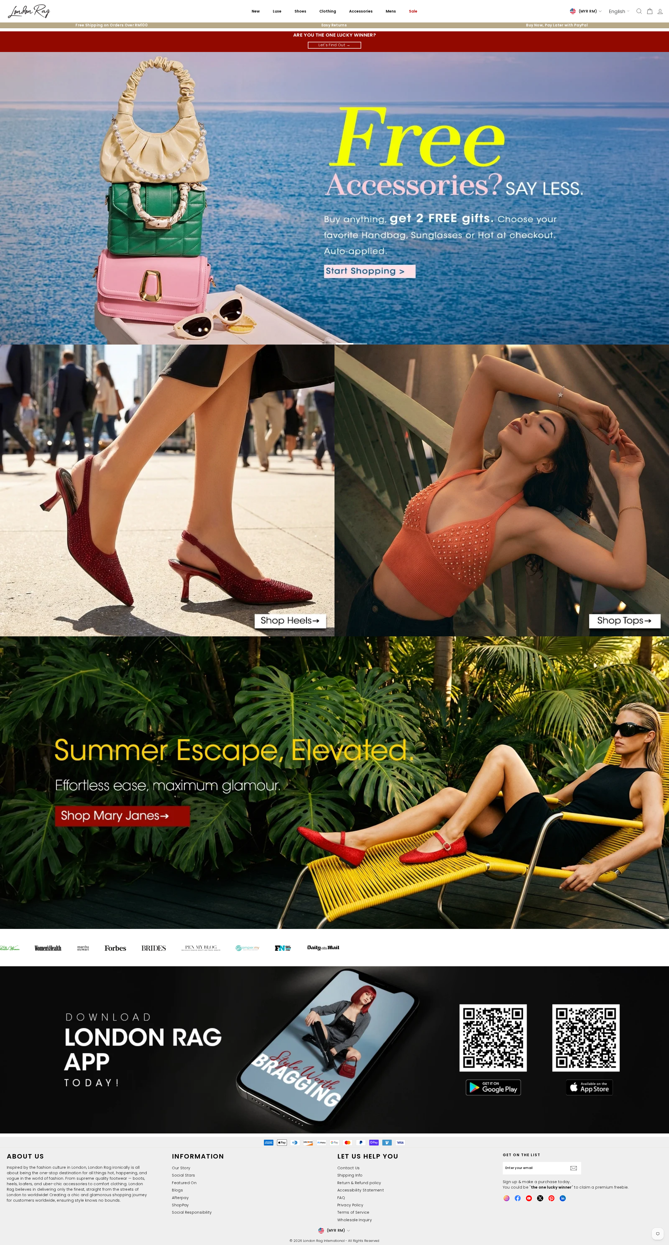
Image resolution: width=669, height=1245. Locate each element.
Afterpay (180, 1197)
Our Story (181, 1168)
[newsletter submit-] (575, 1168)
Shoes (300, 11)
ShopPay (180, 1205)
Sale (413, 11)
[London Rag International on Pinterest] (551, 1198)
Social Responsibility (192, 1212)
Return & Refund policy (359, 1182)
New (256, 11)
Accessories (361, 11)
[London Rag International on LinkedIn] (562, 1198)
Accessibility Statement (360, 1190)
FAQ (341, 1197)
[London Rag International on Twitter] (540, 1198)
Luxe (277, 11)
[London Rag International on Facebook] (517, 1198)
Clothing (327, 11)
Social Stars (183, 1175)
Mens (391, 11)
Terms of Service (353, 1212)
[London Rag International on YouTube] (529, 1198)
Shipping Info (350, 1175)
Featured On (184, 1182)
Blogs (177, 1190)
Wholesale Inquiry (354, 1220)
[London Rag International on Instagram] (506, 1198)
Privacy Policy (350, 1205)
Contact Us (348, 1168)
